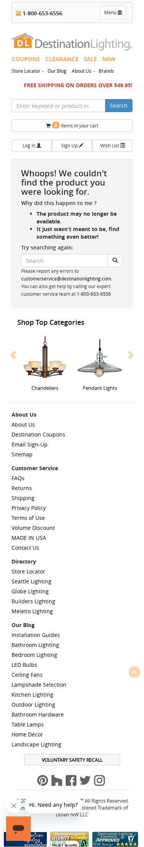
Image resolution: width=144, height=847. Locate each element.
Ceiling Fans (27, 674)
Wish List (110, 145)
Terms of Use (28, 517)
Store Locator (26, 71)
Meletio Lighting (32, 611)
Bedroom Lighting (34, 654)
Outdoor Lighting (33, 704)
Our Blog (57, 71)
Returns (22, 488)
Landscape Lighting (36, 744)
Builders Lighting (33, 601)
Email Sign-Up (30, 444)
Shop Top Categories (50, 322)
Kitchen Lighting (32, 694)
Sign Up (70, 145)
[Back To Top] (134, 672)
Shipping (23, 498)
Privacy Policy (29, 507)
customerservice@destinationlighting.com (66, 279)
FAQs (18, 478)
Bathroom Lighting (35, 644)
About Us (81, 71)
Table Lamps (28, 724)
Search (118, 105)
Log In (29, 145)
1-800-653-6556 (41, 13)
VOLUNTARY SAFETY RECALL (72, 760)
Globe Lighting (30, 591)
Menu (115, 14)
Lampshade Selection (39, 684)
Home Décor (27, 734)
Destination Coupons (38, 434)
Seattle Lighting (31, 581)
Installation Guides (36, 635)
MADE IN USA (29, 537)
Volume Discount (33, 527)
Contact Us (25, 547)
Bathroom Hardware (38, 714)
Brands (106, 71)
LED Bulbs (24, 664)
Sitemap (22, 454)
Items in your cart (76, 125)
